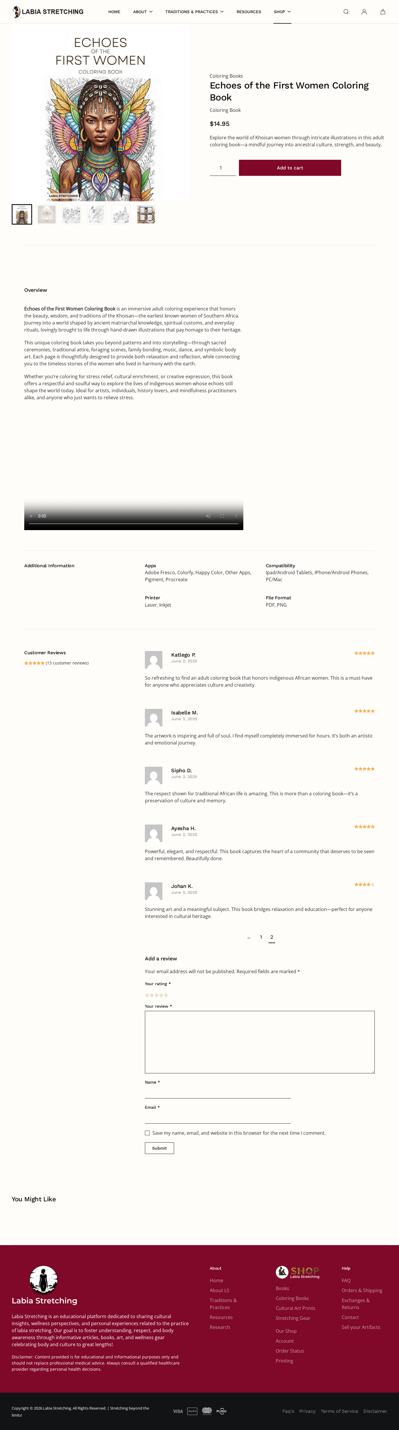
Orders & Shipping (362, 1290)
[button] (346, 11)
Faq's (288, 1411)
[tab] (22, 214)
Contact (350, 1317)
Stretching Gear (293, 1318)
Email (152, 1107)
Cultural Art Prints (295, 1308)
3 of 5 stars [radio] (156, 995)
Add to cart (290, 168)
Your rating (158, 983)
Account (285, 1341)
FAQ (346, 1280)
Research (220, 1327)
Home (114, 11)
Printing (284, 1361)
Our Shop (286, 1331)
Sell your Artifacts (361, 1327)
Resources (249, 11)
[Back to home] (48, 11)
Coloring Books (226, 76)
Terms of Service (339, 1411)
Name (152, 1082)
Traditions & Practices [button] (191, 11)
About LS (219, 1290)
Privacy (307, 1411)
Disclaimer (375, 1411)
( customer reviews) (67, 663)
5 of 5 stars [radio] (166, 995)
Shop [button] (279, 11)
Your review (158, 1006)
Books (282, 1288)
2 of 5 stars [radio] (152, 995)
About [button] (140, 11)
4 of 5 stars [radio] (161, 995)
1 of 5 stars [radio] (147, 995)
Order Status (290, 1351)
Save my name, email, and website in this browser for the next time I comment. (239, 1133)
